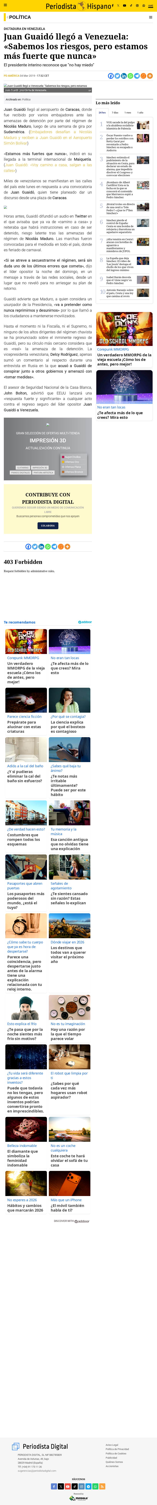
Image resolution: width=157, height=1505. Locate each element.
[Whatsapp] (130, 76)
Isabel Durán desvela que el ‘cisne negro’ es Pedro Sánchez (119, 280)
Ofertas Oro (71, 461)
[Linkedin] (124, 76)
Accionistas (112, 1466)
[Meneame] (143, 76)
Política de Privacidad (117, 1449)
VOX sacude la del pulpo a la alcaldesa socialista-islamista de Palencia (120, 125)
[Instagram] (137, 6)
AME (150, 5)
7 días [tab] (115, 112)
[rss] (102, 1486)
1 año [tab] (140, 112)
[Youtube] (124, 6)
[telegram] (88, 1486)
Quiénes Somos (114, 1462)
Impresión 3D (40, 467)
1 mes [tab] (127, 112)
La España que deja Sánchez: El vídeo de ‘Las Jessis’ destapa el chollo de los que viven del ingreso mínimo (119, 264)
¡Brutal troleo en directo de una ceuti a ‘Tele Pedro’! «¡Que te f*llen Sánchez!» (120, 208)
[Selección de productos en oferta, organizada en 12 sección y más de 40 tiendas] (47, 424)
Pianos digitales (20, 472)
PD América (12, 75)
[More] (150, 76)
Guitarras (23, 467)
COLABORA (48, 525)
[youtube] (68, 1486)
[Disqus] (48, 1281)
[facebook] (54, 1486)
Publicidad (111, 1457)
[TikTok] (131, 6)
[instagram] (81, 1486)
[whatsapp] (144, 6)
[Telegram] (137, 76)
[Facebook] (112, 6)
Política (20, 17)
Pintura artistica (43, 472)
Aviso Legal (112, 1444)
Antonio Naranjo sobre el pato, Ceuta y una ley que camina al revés (119, 293)
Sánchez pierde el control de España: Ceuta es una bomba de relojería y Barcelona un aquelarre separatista (120, 226)
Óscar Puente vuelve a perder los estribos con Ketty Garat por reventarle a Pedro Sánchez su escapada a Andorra (119, 143)
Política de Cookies (116, 1453)
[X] (118, 6)
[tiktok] (75, 1486)
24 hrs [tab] (102, 112)
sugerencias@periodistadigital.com (37, 1470)
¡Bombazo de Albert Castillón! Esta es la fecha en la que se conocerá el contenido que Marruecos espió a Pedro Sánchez (119, 190)
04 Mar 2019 (27, 75)
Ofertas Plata (72, 466)
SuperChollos (72, 456)
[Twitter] (117, 76)
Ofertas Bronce (73, 471)
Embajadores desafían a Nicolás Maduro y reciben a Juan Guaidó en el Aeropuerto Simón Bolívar (48, 137)
